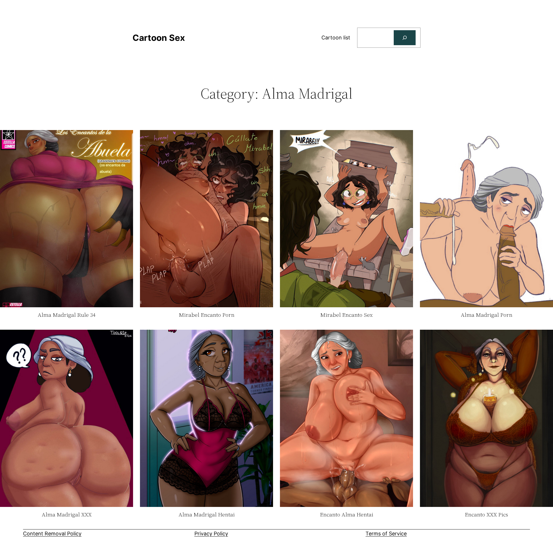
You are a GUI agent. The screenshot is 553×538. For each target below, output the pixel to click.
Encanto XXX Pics (486, 515)
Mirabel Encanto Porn (206, 315)
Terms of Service (386, 534)
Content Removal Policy (52, 534)
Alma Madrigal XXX (67, 515)
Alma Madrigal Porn (486, 315)
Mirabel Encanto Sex (346, 315)
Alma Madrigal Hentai (207, 515)
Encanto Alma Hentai (346, 515)
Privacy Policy (211, 534)
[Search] (405, 37)
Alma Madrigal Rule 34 (66, 315)
